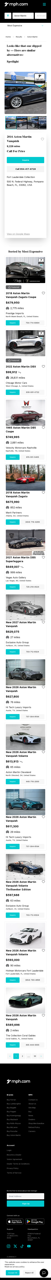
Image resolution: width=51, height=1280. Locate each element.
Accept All (12, 1273)
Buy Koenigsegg (14, 1116)
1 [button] (16, 1056)
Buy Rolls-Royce (14, 1123)
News (30, 1116)
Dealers (31, 1120)
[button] (10, 1056)
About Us (32, 1104)
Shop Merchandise (36, 1123)
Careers (31, 1131)
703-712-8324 (32, 652)
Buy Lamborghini (14, 1104)
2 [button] (22, 1056)
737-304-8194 (32, 717)
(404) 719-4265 (32, 522)
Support (10, 1229)
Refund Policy (34, 1127)
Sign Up (25, 1204)
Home (8, 37)
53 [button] (35, 1056)
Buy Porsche (12, 1131)
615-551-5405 (32, 457)
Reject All (29, 1273)
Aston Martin (32, 37)
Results (19, 37)
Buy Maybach (12, 1120)
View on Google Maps (18, 234)
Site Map (32, 1108)
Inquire (25, 160)
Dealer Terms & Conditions (18, 1164)
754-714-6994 (32, 323)
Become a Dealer (14, 1155)
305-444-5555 (32, 1045)
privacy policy (18, 1267)
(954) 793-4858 (32, 980)
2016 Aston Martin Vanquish (19, 139)
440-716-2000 (32, 781)
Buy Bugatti (11, 1108)
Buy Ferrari (11, 1100)
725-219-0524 (32, 587)
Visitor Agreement (14, 1159)
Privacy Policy (13, 1168)
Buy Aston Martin (14, 1135)
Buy (30, 1112)
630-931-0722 (32, 392)
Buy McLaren (12, 1127)
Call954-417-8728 (25, 169)
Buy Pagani (11, 1112)
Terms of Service (14, 1173)
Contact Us (33, 1100)
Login (9, 1150)
